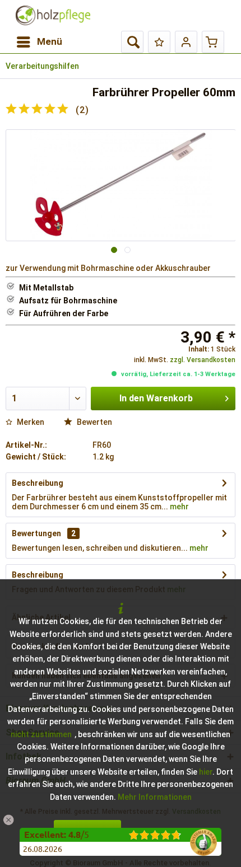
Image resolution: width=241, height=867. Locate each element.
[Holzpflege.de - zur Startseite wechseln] (53, 15)
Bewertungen (36, 533)
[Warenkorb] (213, 42)
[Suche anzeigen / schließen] (132, 42)
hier (205, 771)
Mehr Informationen (155, 797)
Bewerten (93, 422)
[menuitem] (39, 42)
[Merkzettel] (159, 42)
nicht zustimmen (41, 734)
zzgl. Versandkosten (202, 360)
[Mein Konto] (186, 42)
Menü (49, 41)
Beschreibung (37, 483)
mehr (178, 506)
